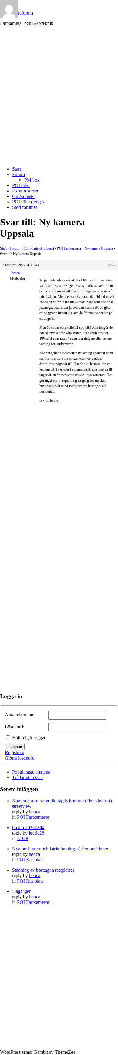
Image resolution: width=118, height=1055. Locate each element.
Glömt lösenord (19, 758)
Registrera (14, 752)
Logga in (14, 746)
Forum (18, 174)
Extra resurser (25, 190)
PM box (32, 179)
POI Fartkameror (69, 248)
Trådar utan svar (27, 777)
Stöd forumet (24, 207)
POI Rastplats (30, 859)
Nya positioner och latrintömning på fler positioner (60, 848)
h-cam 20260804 (28, 827)
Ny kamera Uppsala (98, 248)
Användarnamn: (20, 714)
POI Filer (21, 185)
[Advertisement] (59, 101)
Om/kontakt (23, 196)
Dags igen (21, 891)
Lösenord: (14, 726)
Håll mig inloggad (29, 737)
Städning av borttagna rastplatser (43, 870)
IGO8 (22, 838)
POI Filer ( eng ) (28, 201)
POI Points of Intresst (38, 248)
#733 (112, 265)
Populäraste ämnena (31, 771)
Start (16, 169)
